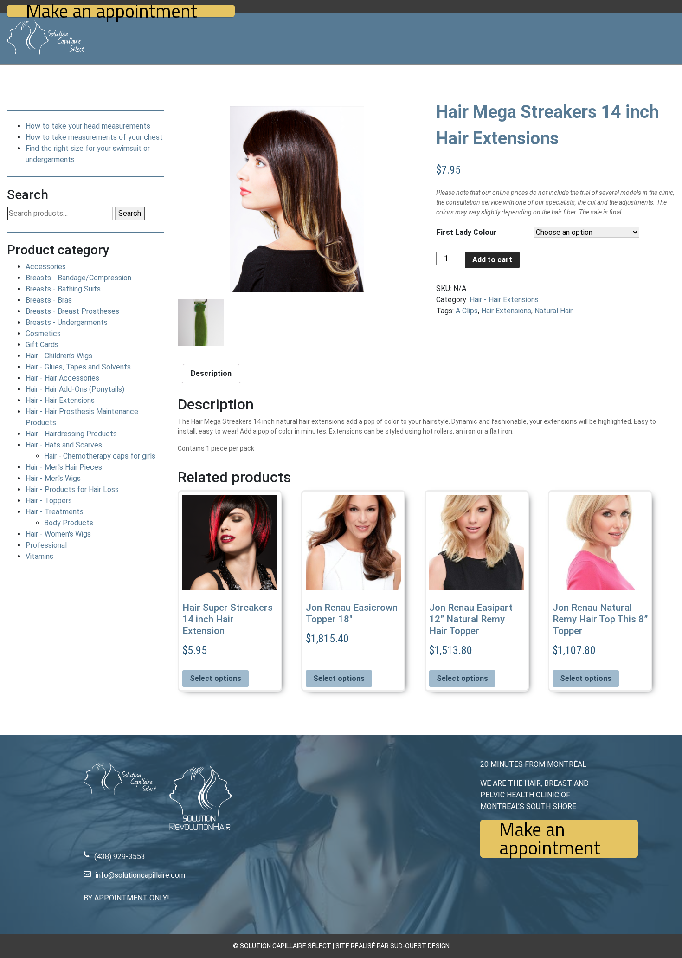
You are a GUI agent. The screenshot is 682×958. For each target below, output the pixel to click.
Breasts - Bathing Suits (63, 289)
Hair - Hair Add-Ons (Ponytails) (75, 389)
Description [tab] (211, 373)
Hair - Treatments (55, 511)
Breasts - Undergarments (67, 322)
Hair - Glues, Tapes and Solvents (78, 366)
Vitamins (39, 556)
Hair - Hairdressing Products (71, 433)
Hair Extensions (506, 310)
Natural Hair (553, 310)
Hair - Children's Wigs (59, 355)
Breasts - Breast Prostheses (72, 311)
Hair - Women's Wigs (58, 534)
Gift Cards (42, 344)
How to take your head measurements (88, 126)
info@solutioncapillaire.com (140, 875)
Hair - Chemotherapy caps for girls (99, 456)
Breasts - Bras (49, 300)
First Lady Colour (467, 232)
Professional (46, 545)
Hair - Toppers (49, 500)
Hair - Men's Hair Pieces (64, 467)
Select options (215, 678)
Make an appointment (111, 11)
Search (129, 213)
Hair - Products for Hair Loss (72, 489)
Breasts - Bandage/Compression (78, 277)
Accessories (46, 266)
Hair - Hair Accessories (62, 378)
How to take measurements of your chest (94, 137)
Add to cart (492, 259)
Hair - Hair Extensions (60, 400)
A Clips (467, 310)
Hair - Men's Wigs (53, 478)
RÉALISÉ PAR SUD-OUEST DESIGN (400, 946)
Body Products (68, 522)
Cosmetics (43, 333)
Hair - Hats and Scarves (64, 444)
